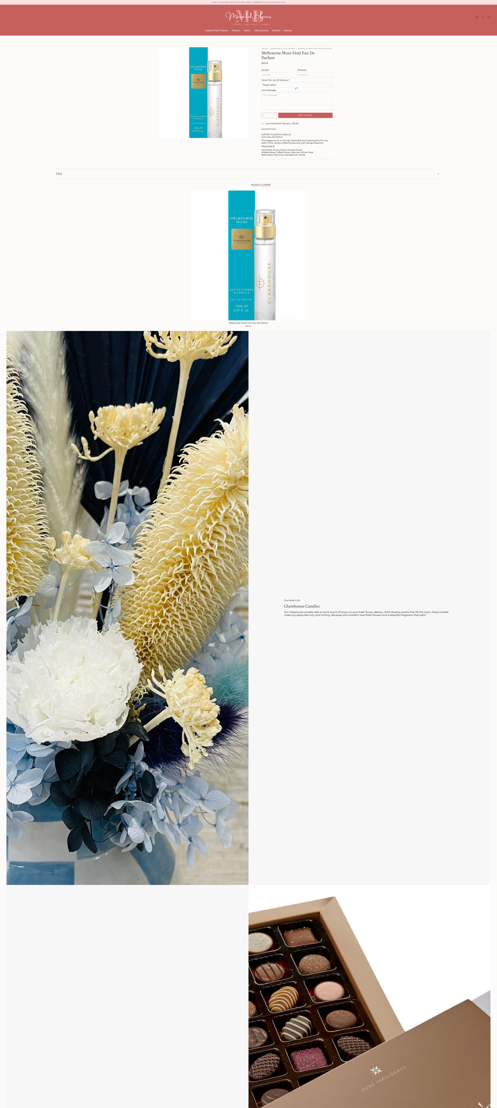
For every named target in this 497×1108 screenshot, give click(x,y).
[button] (236, 30)
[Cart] (489, 17)
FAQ (59, 174)
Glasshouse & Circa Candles (282, 48)
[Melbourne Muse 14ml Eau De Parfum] (249, 255)
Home (264, 48)
